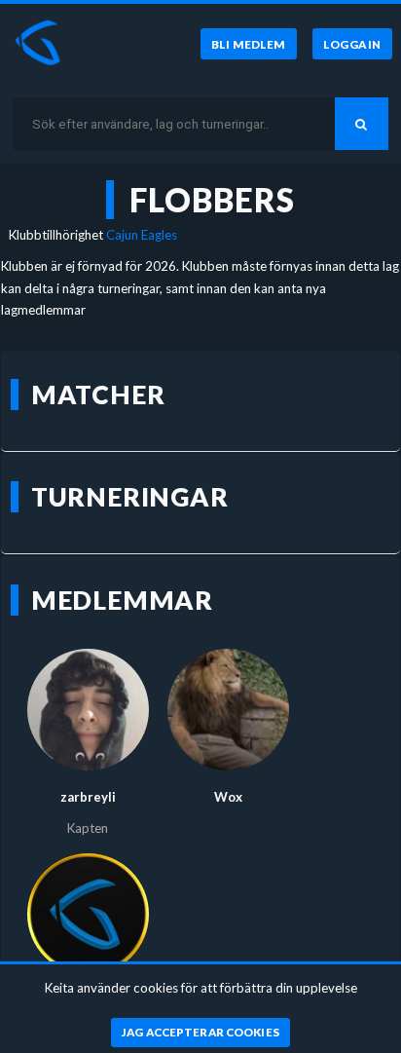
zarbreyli (88, 797)
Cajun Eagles (141, 235)
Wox (228, 797)
